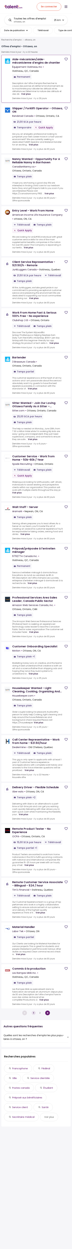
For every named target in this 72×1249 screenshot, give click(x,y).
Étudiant (48, 1088)
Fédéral (46, 1068)
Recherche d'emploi (11, 40)
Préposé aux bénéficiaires (27, 1097)
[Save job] (66, 59)
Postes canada (21, 1088)
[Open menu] (66, 7)
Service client (20, 1107)
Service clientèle (40, 1078)
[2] (47, 1013)
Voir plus (26, 94)
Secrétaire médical (23, 1117)
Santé (45, 1107)
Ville (14, 1078)
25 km (57, 20)
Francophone (20, 1068)
